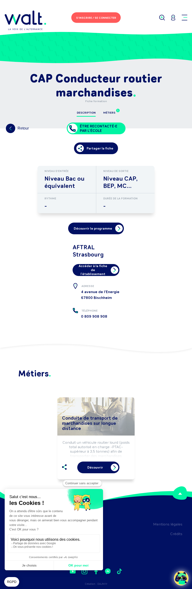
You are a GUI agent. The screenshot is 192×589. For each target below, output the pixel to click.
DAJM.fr (102, 583)
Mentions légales (167, 524)
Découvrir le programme (93, 229)
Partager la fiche (100, 148)
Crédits (176, 534)
